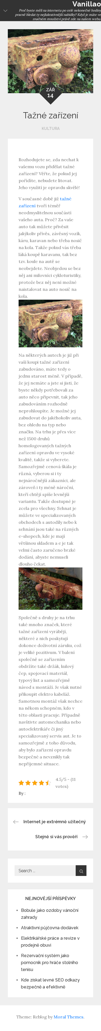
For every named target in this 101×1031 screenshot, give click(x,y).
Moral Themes (68, 1016)
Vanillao (86, 4)
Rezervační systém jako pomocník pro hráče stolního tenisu (49, 962)
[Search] (81, 870)
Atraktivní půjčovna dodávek (49, 927)
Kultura (51, 128)
